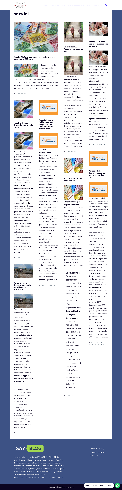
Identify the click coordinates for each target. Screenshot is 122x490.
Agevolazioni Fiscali (58, 5)
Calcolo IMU (98, 5)
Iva (40, 259)
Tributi (72, 395)
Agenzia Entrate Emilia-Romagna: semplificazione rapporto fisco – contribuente (46, 124)
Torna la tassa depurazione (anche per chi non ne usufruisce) (22, 286)
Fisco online (92, 344)
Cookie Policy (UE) (97, 449)
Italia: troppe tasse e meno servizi (73, 179)
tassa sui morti (20, 323)
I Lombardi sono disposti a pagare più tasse (23, 125)
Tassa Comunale (21, 93)
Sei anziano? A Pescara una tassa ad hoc (73, 49)
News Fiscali (101, 344)
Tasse (45, 5)
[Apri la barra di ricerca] (106, 5)
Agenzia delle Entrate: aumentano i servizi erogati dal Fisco (98, 174)
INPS (88, 5)
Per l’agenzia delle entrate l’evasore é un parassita (98, 44)
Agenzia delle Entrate (76, 5)
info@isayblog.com (56, 477)
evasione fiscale (95, 93)
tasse (81, 265)
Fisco (91, 207)
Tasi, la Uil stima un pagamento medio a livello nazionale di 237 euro (34, 58)
